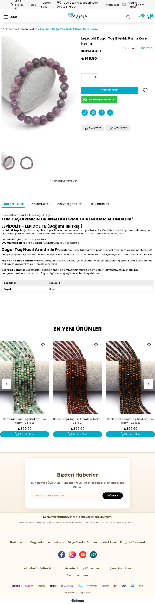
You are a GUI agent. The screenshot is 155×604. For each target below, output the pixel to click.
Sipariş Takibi (130, 5)
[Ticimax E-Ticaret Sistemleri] (77, 601)
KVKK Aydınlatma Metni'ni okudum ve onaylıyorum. (77, 517)
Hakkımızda (18, 542)
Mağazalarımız (40, 542)
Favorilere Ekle (43, 345)
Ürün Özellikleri (13, 204)
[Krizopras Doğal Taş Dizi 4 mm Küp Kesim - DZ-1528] (24, 377)
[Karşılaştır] (101, 112)
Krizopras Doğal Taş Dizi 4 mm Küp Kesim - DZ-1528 (24, 421)
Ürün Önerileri (99, 204)
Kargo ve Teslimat (132, 542)
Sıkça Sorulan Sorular (82, 542)
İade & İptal (109, 542)
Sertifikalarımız (77, 575)
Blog (33, 5)
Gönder (112, 495)
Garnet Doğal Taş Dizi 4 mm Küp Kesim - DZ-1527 (77, 421)
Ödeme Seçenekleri (69, 204)
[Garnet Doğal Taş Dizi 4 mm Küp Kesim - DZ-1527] (77, 377)
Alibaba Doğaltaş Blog (39, 568)
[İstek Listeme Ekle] (93, 112)
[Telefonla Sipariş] (84, 112)
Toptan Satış (46, 5)
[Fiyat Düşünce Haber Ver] (110, 112)
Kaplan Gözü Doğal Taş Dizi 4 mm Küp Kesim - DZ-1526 (130, 421)
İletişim (59, 542)
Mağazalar (113, 5)
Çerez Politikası (120, 568)
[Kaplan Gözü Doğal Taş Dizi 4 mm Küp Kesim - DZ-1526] (130, 377)
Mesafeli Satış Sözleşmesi (82, 568)
